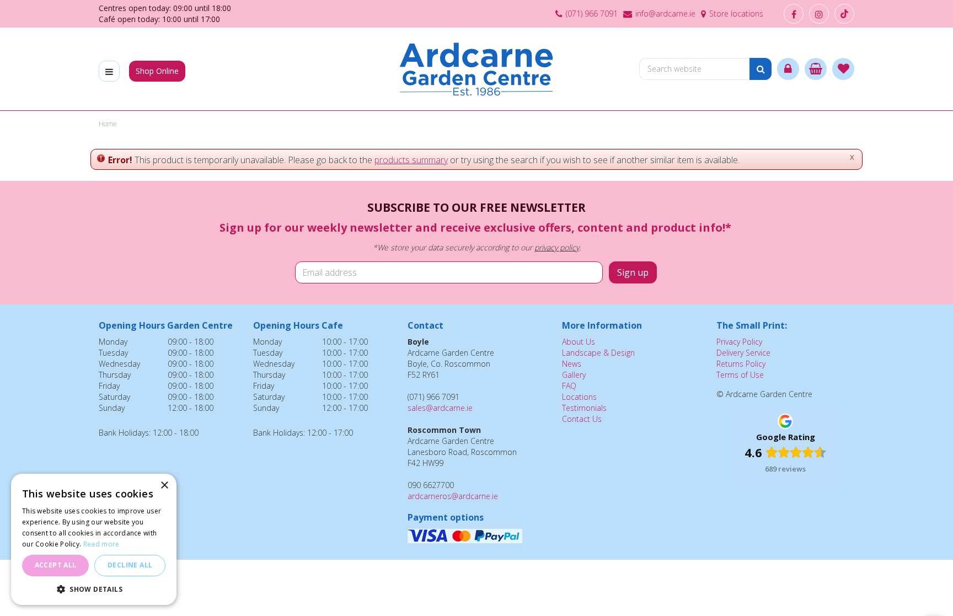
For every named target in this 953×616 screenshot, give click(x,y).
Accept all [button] (56, 565)
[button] (93, 588)
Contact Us (582, 419)
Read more (101, 544)
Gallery (574, 374)
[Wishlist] (843, 69)
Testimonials (584, 408)
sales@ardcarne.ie (440, 408)
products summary (411, 160)
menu (109, 71)
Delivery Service (743, 352)
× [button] (164, 485)
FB (794, 14)
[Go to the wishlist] (843, 69)
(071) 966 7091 (592, 13)
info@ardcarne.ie (665, 13)
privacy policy (556, 247)
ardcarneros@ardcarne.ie (453, 496)
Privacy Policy (739, 341)
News (571, 363)
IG (819, 14)
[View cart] (816, 69)
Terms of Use (740, 374)
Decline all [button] (130, 565)
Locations (579, 397)
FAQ (569, 386)
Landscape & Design (598, 352)
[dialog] (93, 539)
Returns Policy (740, 363)
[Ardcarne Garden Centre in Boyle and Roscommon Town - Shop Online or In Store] (477, 69)
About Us (578, 341)
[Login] (788, 69)
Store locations (736, 13)
